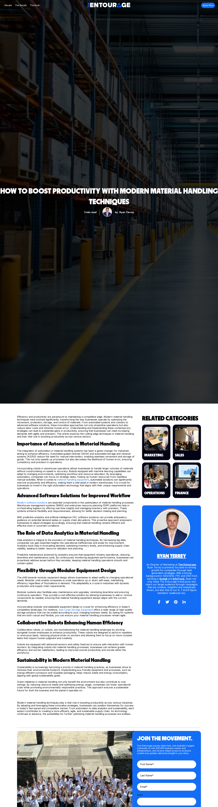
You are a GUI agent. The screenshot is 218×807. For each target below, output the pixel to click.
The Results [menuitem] (21, 5)
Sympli (163, 578)
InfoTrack (178, 578)
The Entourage (187, 564)
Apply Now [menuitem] (208, 5)
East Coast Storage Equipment (76, 609)
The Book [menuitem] (35, 5)
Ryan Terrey (126, 212)
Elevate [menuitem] (8, 5)
